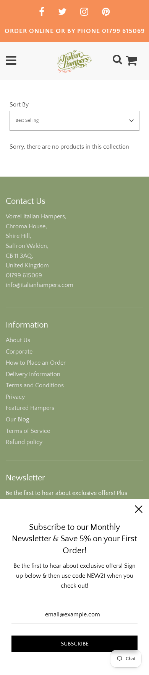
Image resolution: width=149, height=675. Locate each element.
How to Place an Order (36, 362)
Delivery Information (33, 374)
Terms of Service (28, 431)
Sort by (19, 104)
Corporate (19, 351)
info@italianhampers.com (39, 285)
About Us (18, 340)
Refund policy (24, 442)
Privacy (15, 396)
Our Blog (17, 419)
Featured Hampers (30, 408)
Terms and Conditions (35, 385)
